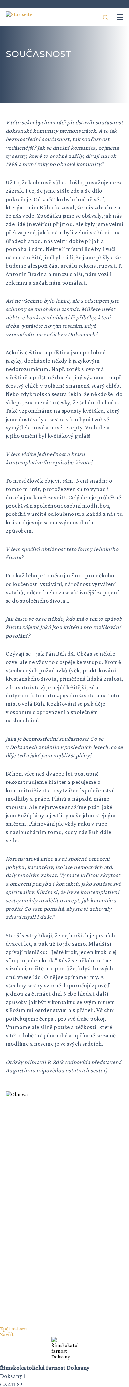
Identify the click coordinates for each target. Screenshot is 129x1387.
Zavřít (7, 1334)
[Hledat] (105, 17)
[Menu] (120, 17)
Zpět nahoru (13, 1328)
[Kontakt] (93, 17)
